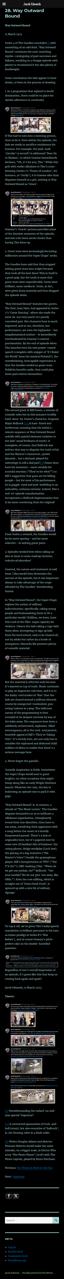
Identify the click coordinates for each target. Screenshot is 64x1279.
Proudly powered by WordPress (37, 1273)
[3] (42, 462)
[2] (26, 423)
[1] (48, 42)
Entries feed (15, 1251)
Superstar (19, 1176)
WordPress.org (17, 1260)
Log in (12, 1247)
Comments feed (17, 1256)
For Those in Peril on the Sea (35, 1167)
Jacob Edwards (12, 1273)
